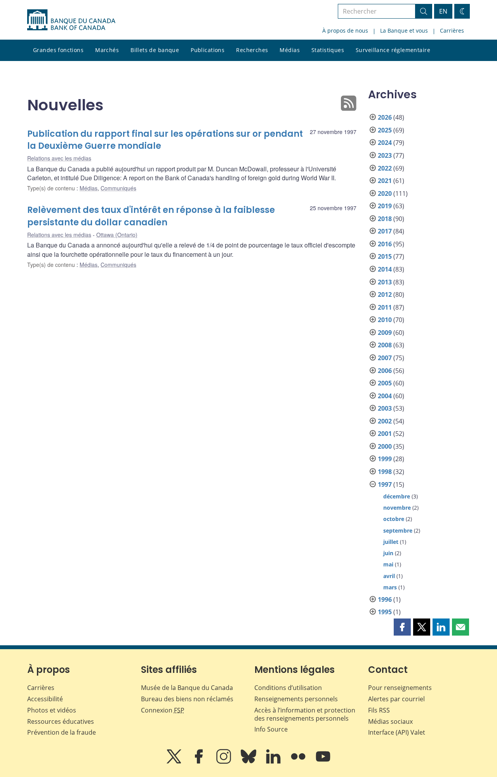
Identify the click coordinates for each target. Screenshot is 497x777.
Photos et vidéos (51, 710)
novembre (397, 507)
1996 (385, 599)
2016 (385, 244)
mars (390, 587)
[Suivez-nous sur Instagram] (224, 762)
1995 (385, 612)
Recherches (252, 50)
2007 (385, 358)
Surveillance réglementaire (393, 50)
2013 (385, 282)
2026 (385, 117)
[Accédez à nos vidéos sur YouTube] (323, 762)
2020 (385, 193)
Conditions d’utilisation (288, 687)
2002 (385, 421)
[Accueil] (71, 19)
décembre (396, 496)
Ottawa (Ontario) (116, 235)
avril (389, 576)
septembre (397, 530)
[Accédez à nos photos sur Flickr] (299, 762)
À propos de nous (345, 30)
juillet (390, 541)
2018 (385, 218)
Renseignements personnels (296, 699)
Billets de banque (154, 50)
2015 (385, 256)
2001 (385, 433)
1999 (385, 459)
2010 (385, 319)
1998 (385, 471)
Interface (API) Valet (396, 732)
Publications (207, 50)
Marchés (107, 50)
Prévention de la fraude (61, 732)
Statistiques (327, 50)
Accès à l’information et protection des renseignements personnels (304, 714)
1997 (385, 484)
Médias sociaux (390, 721)
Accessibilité (45, 699)
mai (388, 564)
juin (388, 553)
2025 (385, 130)
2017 (385, 231)
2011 (385, 307)
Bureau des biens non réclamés (187, 699)
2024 (385, 142)
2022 (385, 168)
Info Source (271, 729)
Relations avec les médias (59, 158)
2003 (385, 408)
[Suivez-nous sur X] (174, 762)
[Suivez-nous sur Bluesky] (249, 762)
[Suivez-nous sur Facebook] (199, 762)
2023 (385, 155)
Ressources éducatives (60, 721)
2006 (385, 370)
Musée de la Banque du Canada (187, 687)
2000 (385, 446)
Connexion (162, 710)
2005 (385, 383)
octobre (393, 519)
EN (443, 11)
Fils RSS (379, 710)
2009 (385, 332)
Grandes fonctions (58, 50)
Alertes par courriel (396, 699)
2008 (385, 345)
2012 (385, 294)
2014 (385, 269)
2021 (385, 180)
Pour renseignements (400, 687)
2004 (385, 396)
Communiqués (118, 188)
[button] (402, 627)
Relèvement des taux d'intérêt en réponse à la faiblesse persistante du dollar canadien (151, 216)
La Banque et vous (404, 30)
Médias (290, 50)
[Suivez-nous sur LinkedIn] (274, 762)
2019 (385, 206)
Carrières (452, 30)
